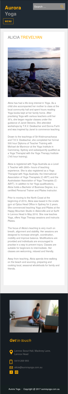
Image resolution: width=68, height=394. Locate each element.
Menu (8, 21)
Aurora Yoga (14, 389)
